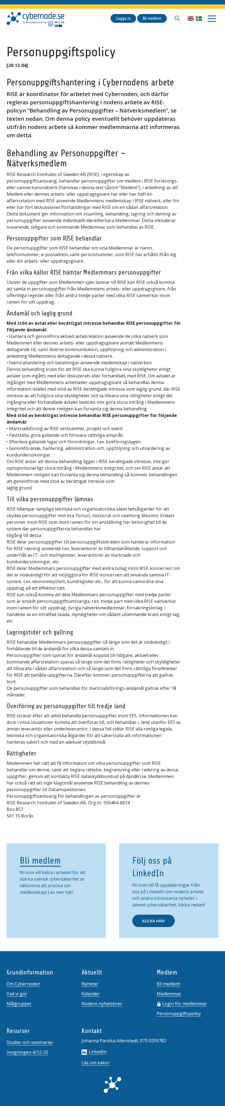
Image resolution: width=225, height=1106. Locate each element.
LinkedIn (97, 1052)
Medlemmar (169, 994)
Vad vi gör (17, 994)
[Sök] (177, 18)
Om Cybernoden (23, 984)
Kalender (90, 994)
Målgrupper (19, 1004)
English (191, 18)
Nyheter (90, 984)
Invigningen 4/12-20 (27, 1052)
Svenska (199, 18)
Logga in (123, 18)
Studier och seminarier (30, 1042)
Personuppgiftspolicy (179, 1013)
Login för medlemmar (184, 1004)
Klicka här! (153, 920)
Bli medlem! (168, 984)
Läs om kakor (95, 1063)
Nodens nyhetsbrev (101, 1004)
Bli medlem (152, 18)
